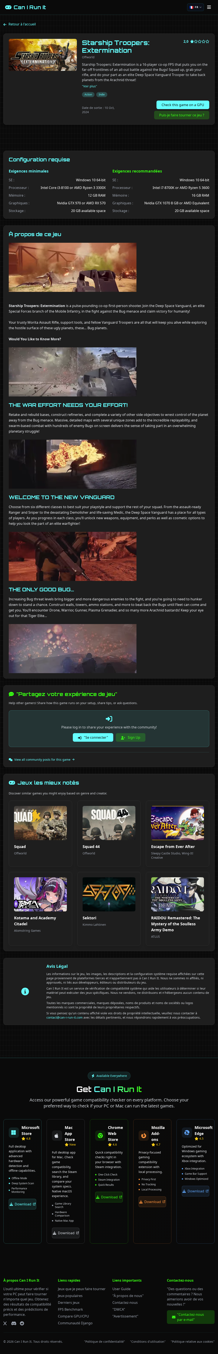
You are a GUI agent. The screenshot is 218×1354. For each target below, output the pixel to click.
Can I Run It (23, 1341)
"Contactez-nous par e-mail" (190, 1317)
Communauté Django (75, 1323)
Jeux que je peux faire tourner (82, 1289)
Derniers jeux (68, 1302)
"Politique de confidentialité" (104, 1341)
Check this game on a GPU (183, 104)
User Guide (121, 1289)
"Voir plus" (89, 86)
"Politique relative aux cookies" (193, 1341)
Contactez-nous (125, 1302)
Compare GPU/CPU (73, 1316)
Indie (102, 94)
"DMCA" (118, 1309)
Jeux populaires (70, 1295)
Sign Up (133, 737)
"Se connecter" (95, 737)
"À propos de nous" (128, 1295)
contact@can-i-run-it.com (64, 1017)
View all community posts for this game (42, 759)
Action (88, 94)
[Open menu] (209, 7)
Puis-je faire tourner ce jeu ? (181, 115)
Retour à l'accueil (22, 24)
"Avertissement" (125, 1316)
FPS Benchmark (70, 1309)
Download (23, 1204)
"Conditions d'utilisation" (148, 1341)
